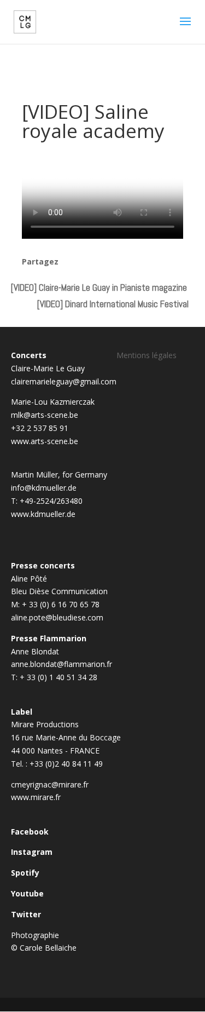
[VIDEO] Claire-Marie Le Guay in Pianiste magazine (99, 287)
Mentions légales (146, 355)
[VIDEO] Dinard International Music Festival (113, 304)
